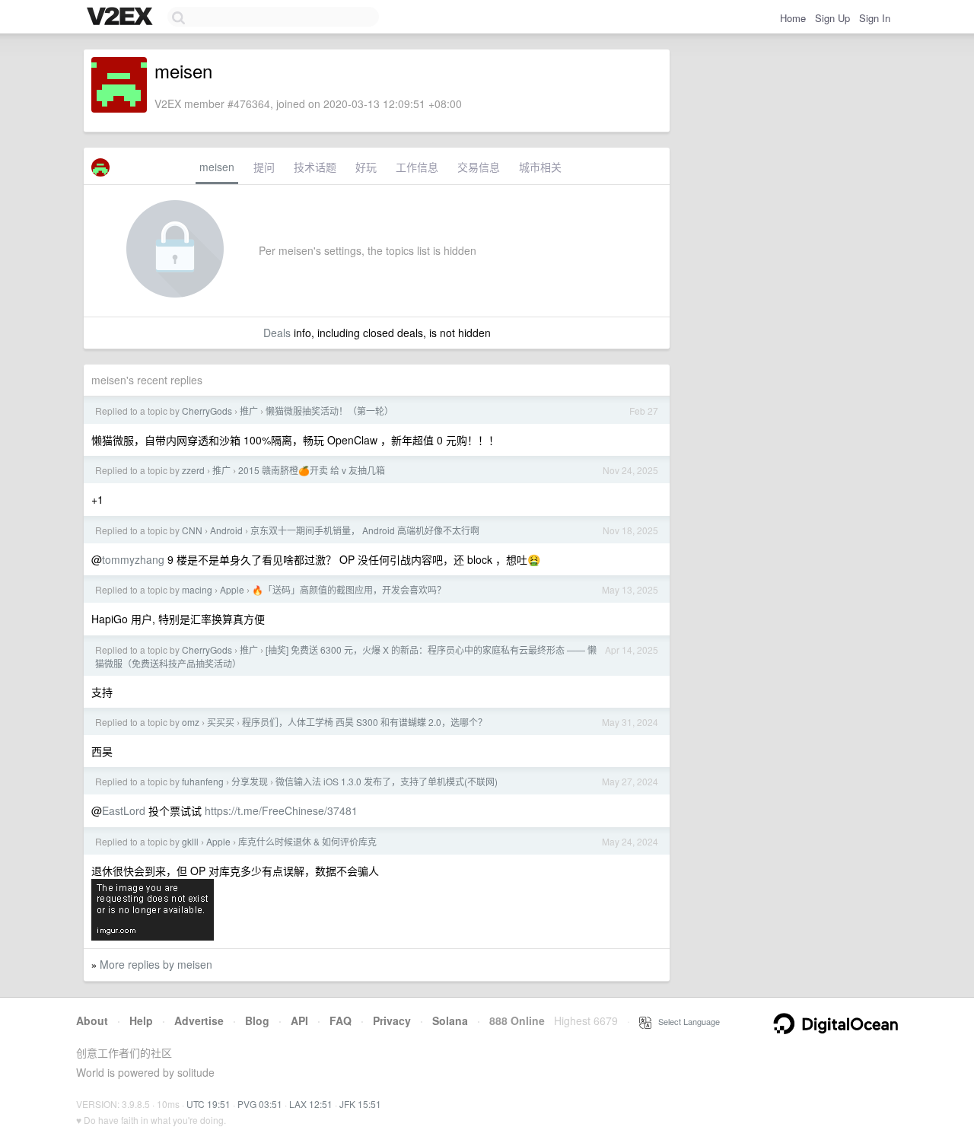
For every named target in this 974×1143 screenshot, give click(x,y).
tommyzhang (133, 559)
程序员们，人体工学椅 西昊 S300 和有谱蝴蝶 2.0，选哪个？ (364, 721)
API (299, 1020)
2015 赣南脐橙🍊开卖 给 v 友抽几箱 (311, 469)
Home (793, 18)
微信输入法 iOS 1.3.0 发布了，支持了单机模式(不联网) (386, 781)
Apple (232, 589)
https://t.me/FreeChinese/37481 (281, 810)
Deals (277, 332)
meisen (216, 166)
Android (226, 530)
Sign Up (832, 18)
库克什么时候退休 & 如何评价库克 (307, 841)
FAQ (340, 1020)
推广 (249, 410)
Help (141, 1020)
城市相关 (540, 166)
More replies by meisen (156, 964)
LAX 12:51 (311, 1103)
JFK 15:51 (360, 1103)
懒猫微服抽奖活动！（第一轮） (329, 410)
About (92, 1020)
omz (190, 721)
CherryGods (207, 410)
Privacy (392, 1020)
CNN (192, 530)
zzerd (193, 469)
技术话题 (315, 166)
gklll (190, 841)
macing (197, 589)
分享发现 (249, 781)
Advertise (199, 1020)
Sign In (874, 18)
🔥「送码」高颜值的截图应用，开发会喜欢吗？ (349, 589)
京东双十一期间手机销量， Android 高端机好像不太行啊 (364, 530)
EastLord (123, 810)
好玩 (366, 166)
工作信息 (417, 166)
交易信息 (478, 166)
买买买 (220, 721)
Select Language (685, 1021)
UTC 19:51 (208, 1103)
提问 (264, 166)
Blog (257, 1020)
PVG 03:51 (259, 1103)
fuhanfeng (203, 781)
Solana (450, 1020)
